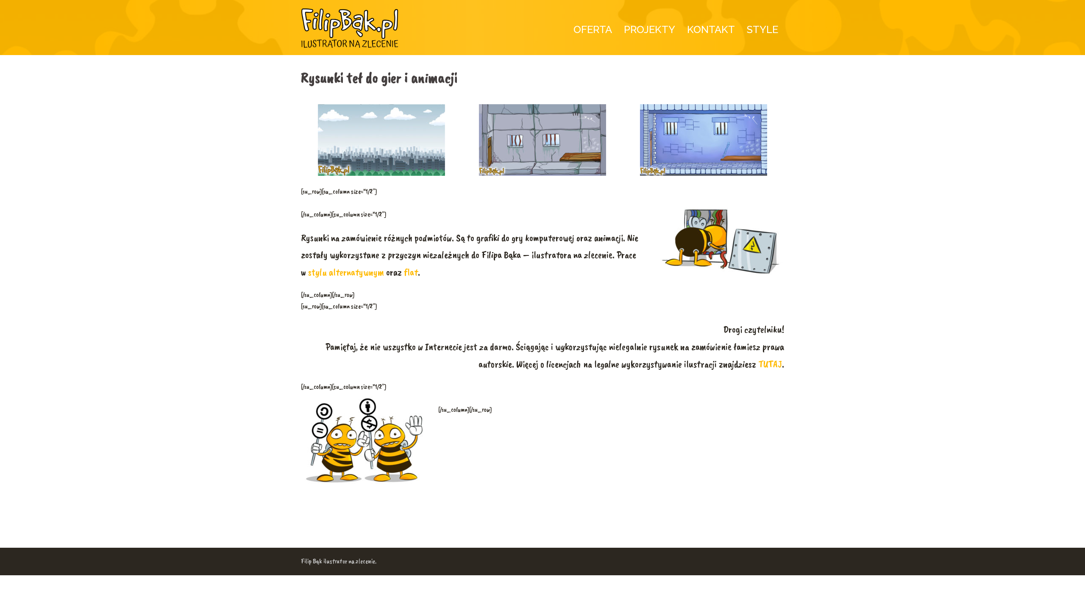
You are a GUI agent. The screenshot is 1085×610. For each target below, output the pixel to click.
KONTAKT (711, 29)
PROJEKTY (649, 29)
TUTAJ (770, 364)
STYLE (762, 29)
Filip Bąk (311, 561)
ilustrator (335, 561)
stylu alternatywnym (346, 272)
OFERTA (592, 29)
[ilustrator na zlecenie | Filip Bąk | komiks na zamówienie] (349, 29)
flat (411, 272)
